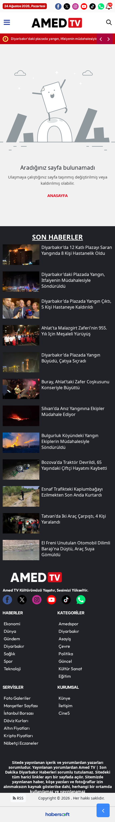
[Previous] (101, 38)
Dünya (10, 631)
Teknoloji (12, 668)
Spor (8, 661)
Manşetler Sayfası (21, 705)
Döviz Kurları (16, 720)
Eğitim (65, 676)
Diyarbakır (14, 646)
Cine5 (64, 713)
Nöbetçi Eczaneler (21, 743)
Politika (66, 653)
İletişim (65, 705)
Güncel (65, 661)
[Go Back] (103, 810)
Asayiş (65, 638)
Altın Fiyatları (17, 728)
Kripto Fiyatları (18, 735)
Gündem (12, 638)
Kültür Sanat (70, 668)
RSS (20, 798)
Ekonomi (12, 623)
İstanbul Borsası (19, 713)
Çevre (64, 646)
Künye (64, 698)
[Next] (109, 38)
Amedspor (69, 623)
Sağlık (9, 653)
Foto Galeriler (17, 698)
